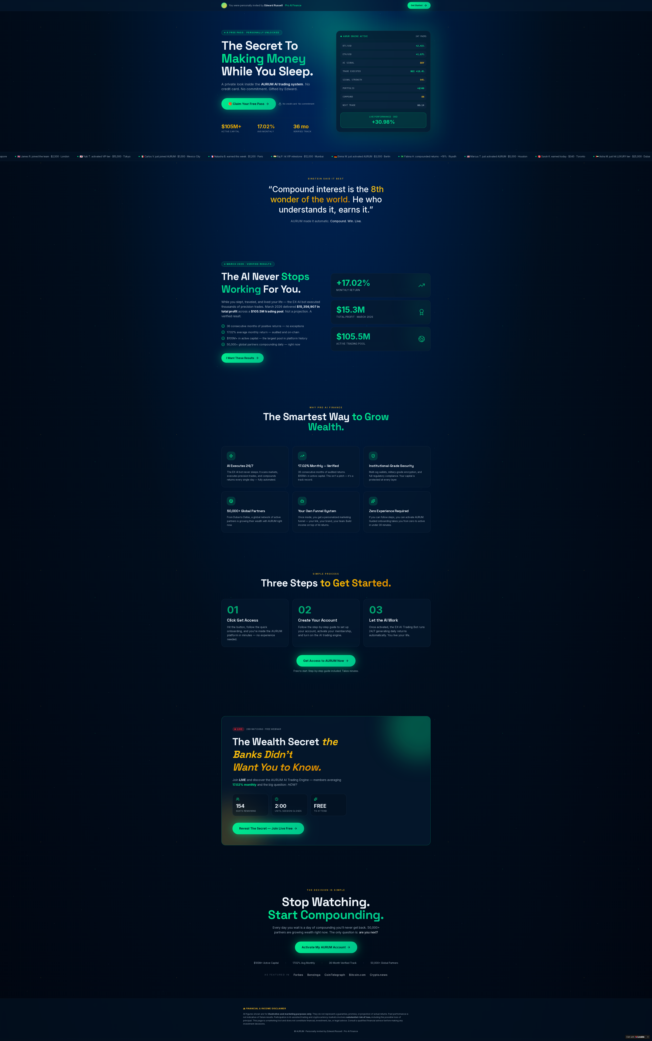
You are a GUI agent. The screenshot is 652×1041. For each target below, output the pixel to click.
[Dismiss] (648, 1037)
